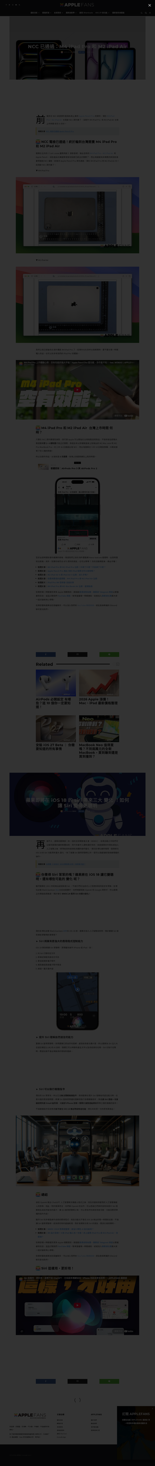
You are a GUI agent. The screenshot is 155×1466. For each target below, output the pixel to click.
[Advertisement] (77, 733)
